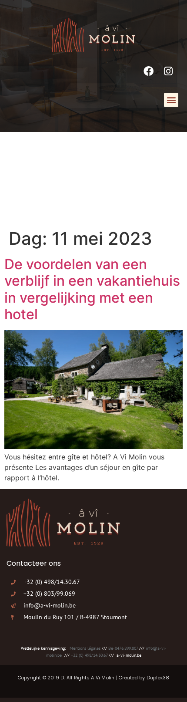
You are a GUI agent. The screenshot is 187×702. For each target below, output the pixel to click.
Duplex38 (158, 677)
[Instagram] (168, 71)
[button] (171, 100)
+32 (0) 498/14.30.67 (89, 655)
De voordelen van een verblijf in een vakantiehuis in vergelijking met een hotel (92, 289)
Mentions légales (85, 648)
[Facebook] (148, 71)
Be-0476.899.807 (123, 648)
